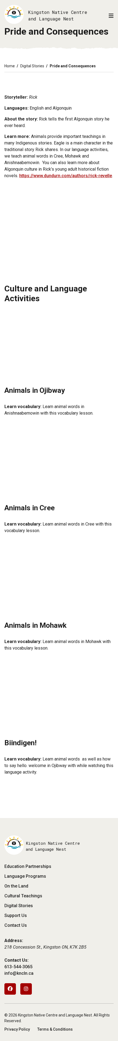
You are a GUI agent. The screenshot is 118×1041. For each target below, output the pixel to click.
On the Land (16, 886)
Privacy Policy (17, 1029)
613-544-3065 (18, 966)
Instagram (26, 989)
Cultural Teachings (23, 895)
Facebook (10, 989)
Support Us (15, 915)
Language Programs (25, 876)
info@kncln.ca (18, 973)
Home (9, 66)
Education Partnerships (27, 866)
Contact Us (15, 925)
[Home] (14, 15)
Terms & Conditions (55, 1029)
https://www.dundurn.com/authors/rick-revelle (65, 175)
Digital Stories (32, 66)
